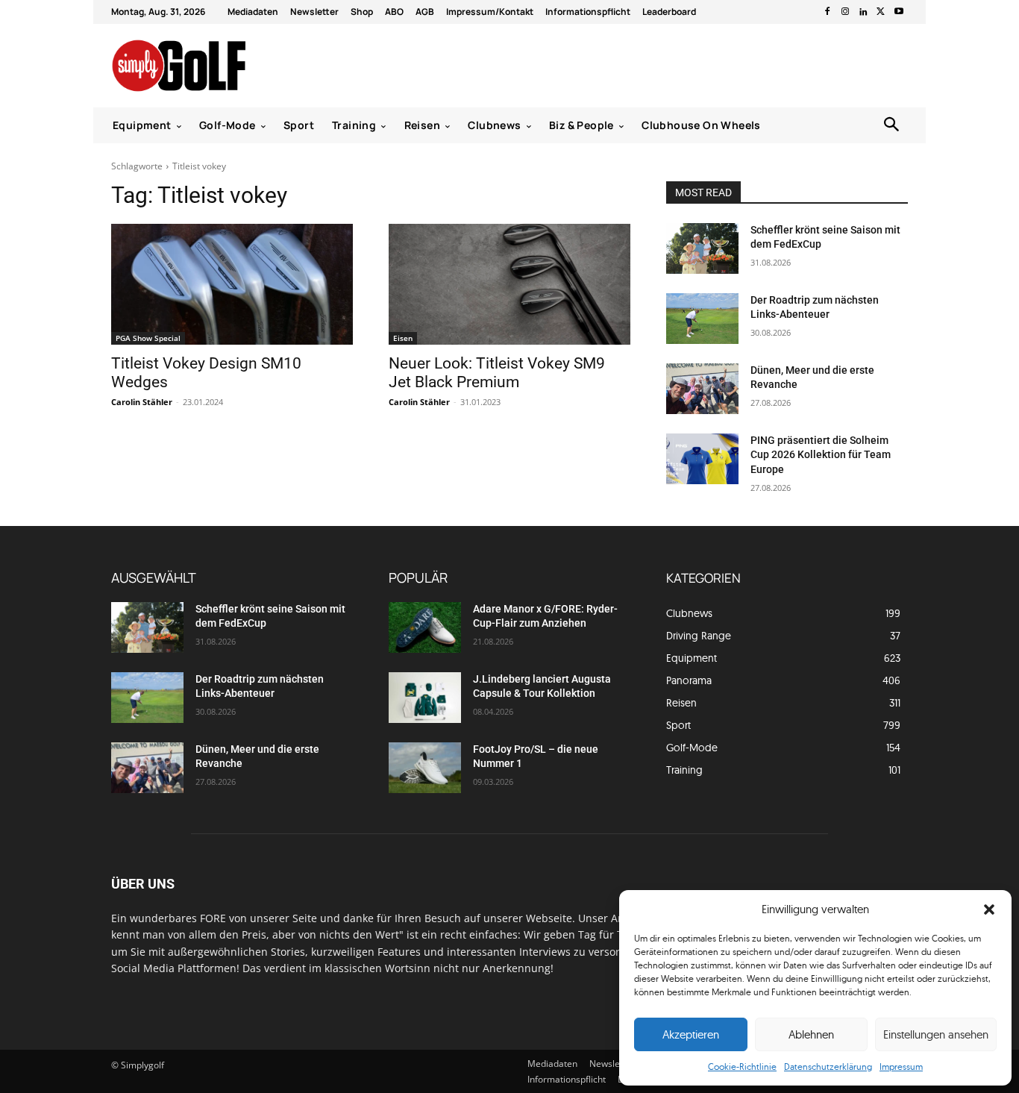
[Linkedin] (863, 12)
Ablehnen (811, 1034)
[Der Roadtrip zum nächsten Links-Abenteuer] (702, 318)
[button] (989, 909)
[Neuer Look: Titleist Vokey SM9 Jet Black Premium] (509, 284)
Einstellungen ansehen (935, 1034)
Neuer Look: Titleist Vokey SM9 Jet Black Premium (497, 372)
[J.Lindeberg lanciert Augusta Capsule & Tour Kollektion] (425, 697)
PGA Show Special (148, 338)
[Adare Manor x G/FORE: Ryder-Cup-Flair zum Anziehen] (425, 627)
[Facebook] (827, 12)
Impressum (901, 1066)
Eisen (403, 338)
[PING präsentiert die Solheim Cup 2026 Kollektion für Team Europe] (702, 458)
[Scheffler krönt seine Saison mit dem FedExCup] (702, 248)
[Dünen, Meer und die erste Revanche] (702, 388)
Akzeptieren (690, 1034)
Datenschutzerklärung (828, 1066)
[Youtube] (899, 12)
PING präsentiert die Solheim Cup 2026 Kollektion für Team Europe (820, 454)
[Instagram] (845, 12)
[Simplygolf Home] (218, 66)
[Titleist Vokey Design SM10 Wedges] (232, 284)
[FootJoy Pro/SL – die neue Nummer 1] (425, 767)
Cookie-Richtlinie (742, 1066)
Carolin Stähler (141, 401)
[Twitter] (881, 12)
